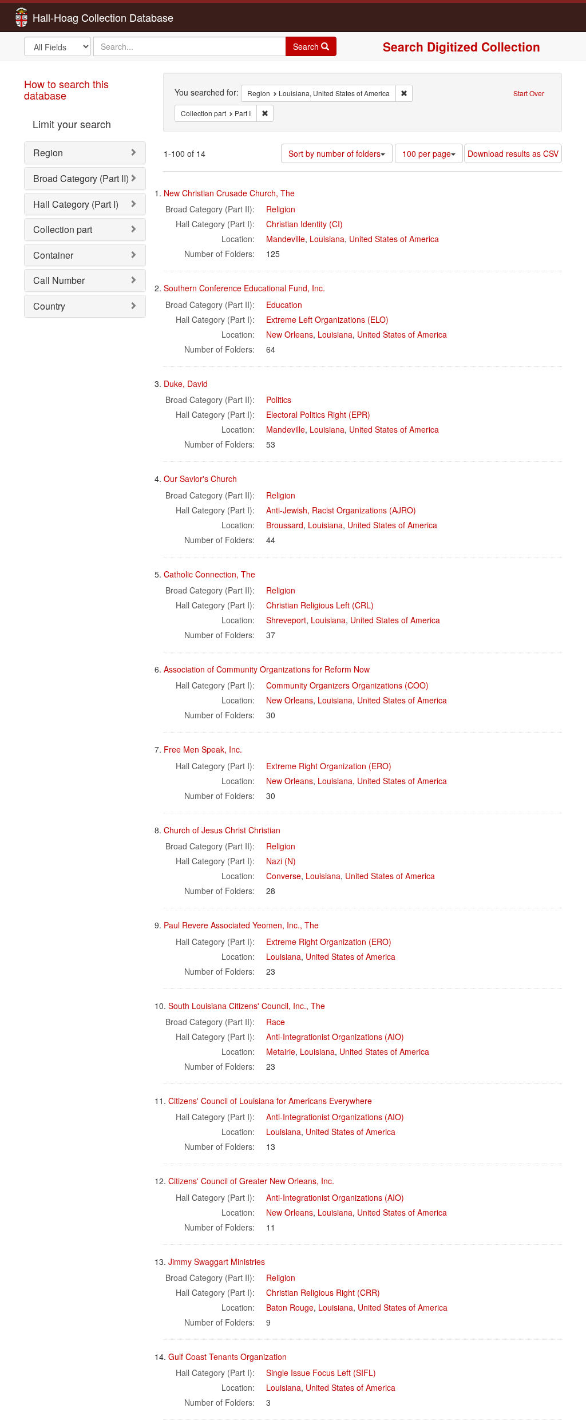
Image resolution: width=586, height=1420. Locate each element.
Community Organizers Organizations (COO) (347, 685)
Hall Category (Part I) (75, 204)
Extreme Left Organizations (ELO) (327, 319)
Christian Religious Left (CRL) (320, 605)
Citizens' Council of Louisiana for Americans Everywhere (270, 1100)
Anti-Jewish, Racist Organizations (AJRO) (341, 510)
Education (284, 304)
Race (275, 1021)
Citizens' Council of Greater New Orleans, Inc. (251, 1180)
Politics (278, 399)
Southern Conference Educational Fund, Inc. (244, 288)
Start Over (528, 93)
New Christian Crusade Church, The (229, 193)
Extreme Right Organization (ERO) (328, 766)
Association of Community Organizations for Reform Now (267, 669)
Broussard (284, 525)
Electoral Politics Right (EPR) (318, 414)
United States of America (394, 238)
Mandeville (285, 238)
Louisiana (327, 238)
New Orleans (289, 334)
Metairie (280, 1051)
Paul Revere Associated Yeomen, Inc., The (241, 925)
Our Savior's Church (200, 478)
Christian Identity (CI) (304, 224)
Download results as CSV (513, 153)
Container (53, 255)
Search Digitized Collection (461, 46)
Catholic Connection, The (209, 574)
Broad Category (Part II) (81, 178)
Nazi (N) (281, 861)
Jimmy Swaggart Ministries (216, 1261)
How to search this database (66, 89)
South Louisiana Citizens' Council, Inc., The (246, 1005)
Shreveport (286, 620)
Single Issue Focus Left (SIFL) (321, 1372)
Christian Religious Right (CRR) (323, 1292)
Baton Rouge (290, 1307)
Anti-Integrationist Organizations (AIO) (335, 1036)
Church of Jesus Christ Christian (222, 830)
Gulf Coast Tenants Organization (227, 1356)
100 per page (426, 153)
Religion (280, 209)
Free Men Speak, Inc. (203, 749)
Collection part (62, 229)
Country (49, 306)
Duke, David (186, 383)
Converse (283, 875)
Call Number (59, 280)
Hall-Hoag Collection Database (67, 17)
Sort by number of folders (334, 153)
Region (48, 152)
